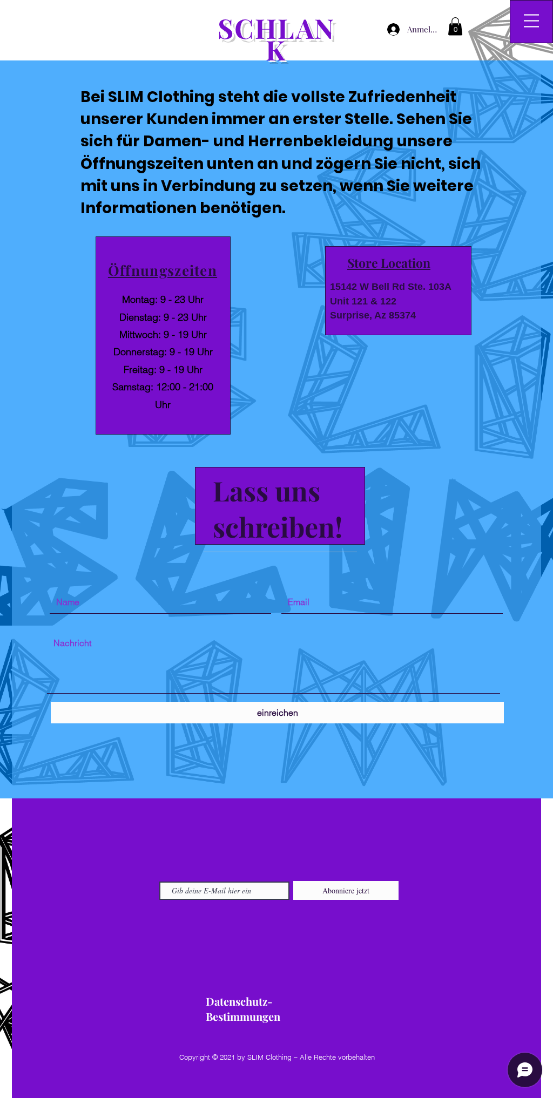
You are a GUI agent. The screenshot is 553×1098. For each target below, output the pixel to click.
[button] (455, 26)
